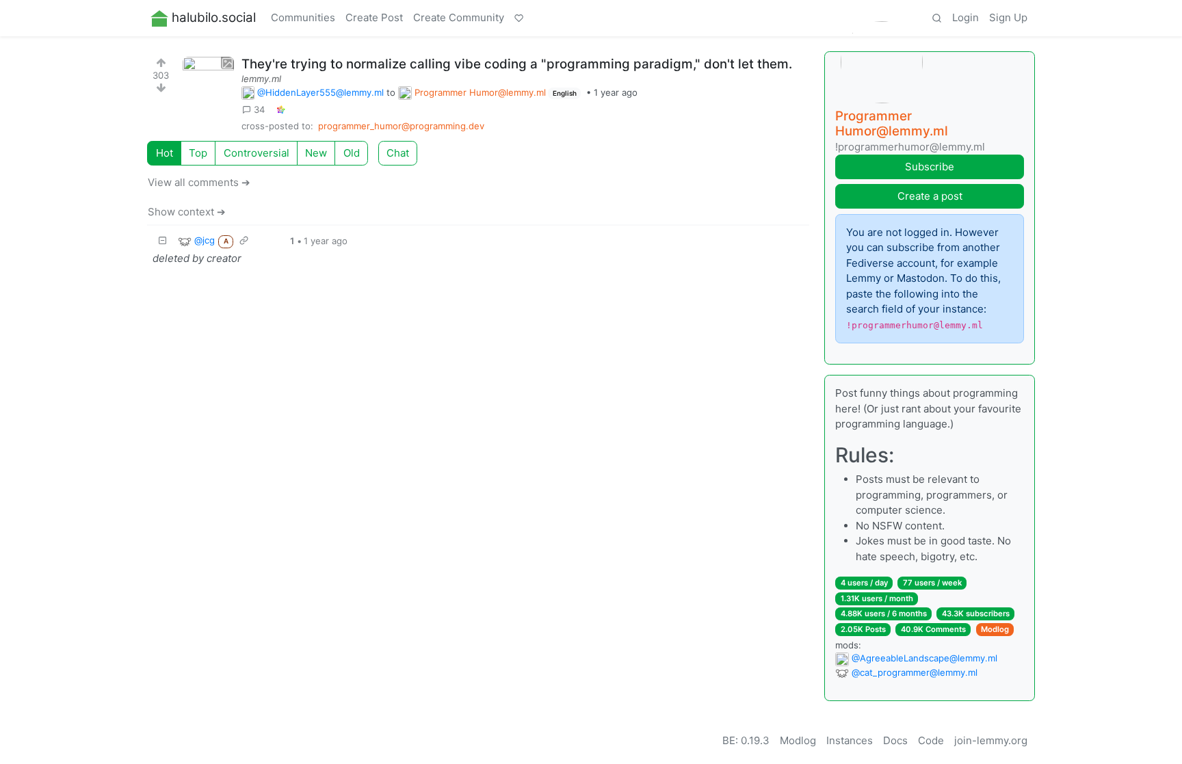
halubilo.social (214, 17)
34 (259, 109)
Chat (397, 152)
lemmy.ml (261, 78)
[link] (280, 110)
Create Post (374, 17)
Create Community (458, 17)
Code (931, 740)
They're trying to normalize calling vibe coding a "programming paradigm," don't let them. (516, 64)
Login (965, 17)
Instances (849, 740)
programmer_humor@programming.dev (401, 125)
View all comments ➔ (199, 182)
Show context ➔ (187, 211)
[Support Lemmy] (519, 18)
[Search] (936, 18)
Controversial (256, 152)
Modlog (995, 629)
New (316, 152)
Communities (303, 17)
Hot (164, 152)
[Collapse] (163, 241)
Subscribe (929, 166)
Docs (895, 740)
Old (351, 152)
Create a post (929, 195)
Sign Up (1008, 17)
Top (198, 152)
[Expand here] (208, 82)
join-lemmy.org (990, 740)
